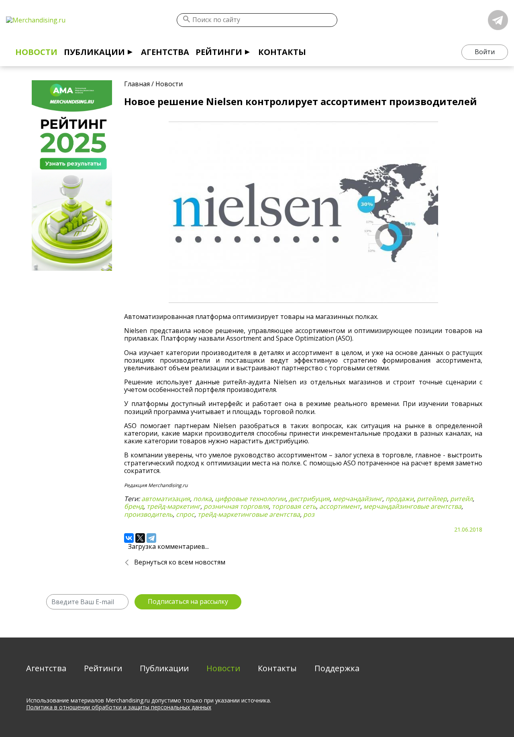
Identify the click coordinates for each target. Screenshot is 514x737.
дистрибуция (309, 498)
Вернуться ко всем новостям (179, 562)
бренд (133, 506)
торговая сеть (294, 506)
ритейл (461, 498)
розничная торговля (236, 506)
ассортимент (339, 506)
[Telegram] (151, 538)
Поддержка (336, 668)
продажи (400, 498)
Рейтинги (219, 52)
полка (202, 498)
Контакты (282, 52)
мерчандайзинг (357, 498)
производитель (148, 514)
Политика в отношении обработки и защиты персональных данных (118, 707)
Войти (485, 51)
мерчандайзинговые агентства (412, 506)
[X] (140, 538)
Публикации (94, 52)
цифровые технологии (250, 498)
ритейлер (432, 498)
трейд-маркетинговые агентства (249, 514)
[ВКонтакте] (129, 538)
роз (308, 514)
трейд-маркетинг (173, 506)
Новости (36, 52)
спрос (185, 514)
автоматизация (165, 498)
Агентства (165, 52)
